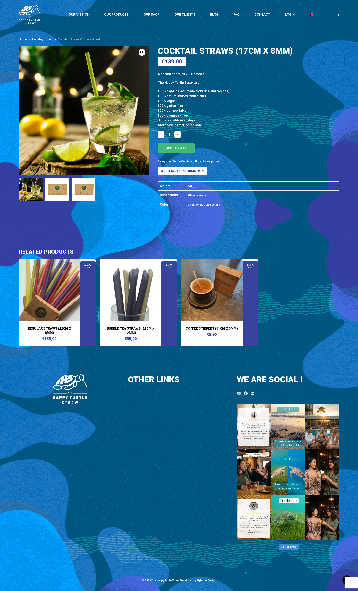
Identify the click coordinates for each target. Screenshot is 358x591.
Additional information (182, 171)
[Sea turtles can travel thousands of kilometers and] (288, 426)
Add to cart (176, 148)
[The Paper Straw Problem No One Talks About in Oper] (254, 472)
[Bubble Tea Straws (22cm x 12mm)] (130, 290)
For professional (183, 161)
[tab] (182, 171)
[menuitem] (311, 14)
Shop (197, 161)
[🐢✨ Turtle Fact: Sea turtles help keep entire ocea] (288, 517)
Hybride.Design (206, 580)
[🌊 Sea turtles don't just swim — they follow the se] (288, 472)
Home (23, 39)
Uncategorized (42, 39)
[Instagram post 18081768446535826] (322, 472)
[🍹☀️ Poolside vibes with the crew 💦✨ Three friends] (322, 426)
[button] (142, 52)
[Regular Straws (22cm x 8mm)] (49, 290)
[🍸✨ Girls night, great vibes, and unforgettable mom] (322, 517)
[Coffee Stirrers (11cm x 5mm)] (212, 290)
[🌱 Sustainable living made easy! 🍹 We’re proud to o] (254, 426)
